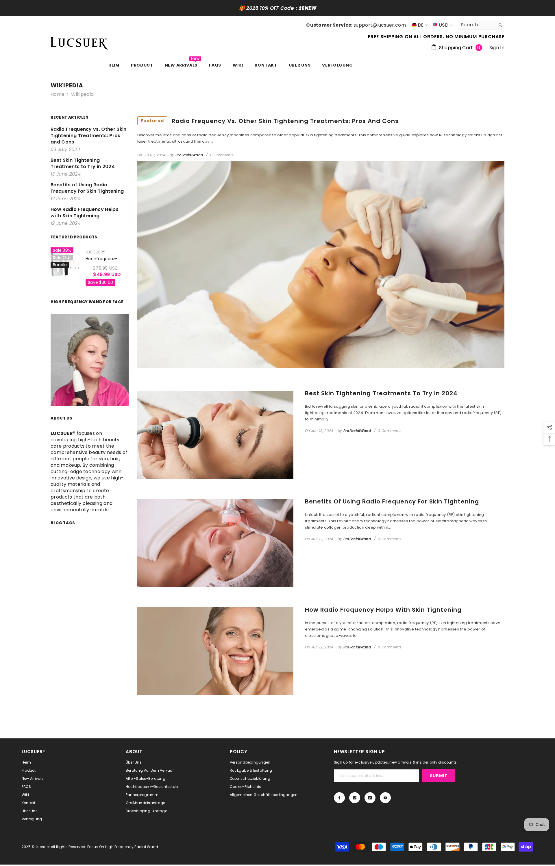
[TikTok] (370, 797)
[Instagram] (354, 797)
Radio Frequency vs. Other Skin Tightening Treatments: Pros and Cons (270, 121)
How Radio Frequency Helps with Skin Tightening (383, 609)
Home (57, 94)
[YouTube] (385, 797)
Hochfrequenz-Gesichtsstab (102, 259)
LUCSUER (62, 433)
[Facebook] (339, 797)
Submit (438, 776)
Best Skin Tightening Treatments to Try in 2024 (381, 393)
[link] (90, 360)
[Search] (481, 25)
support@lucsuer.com (380, 25)
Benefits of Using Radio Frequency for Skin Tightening (392, 501)
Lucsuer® (95, 252)
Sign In (496, 47)
